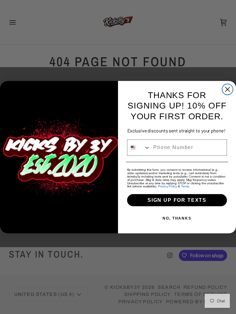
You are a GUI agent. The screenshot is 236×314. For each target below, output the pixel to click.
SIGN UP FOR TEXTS (177, 199)
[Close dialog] (227, 89)
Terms (185, 186)
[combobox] (139, 147)
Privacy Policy (167, 186)
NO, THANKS (177, 218)
